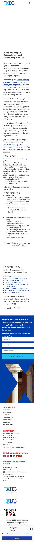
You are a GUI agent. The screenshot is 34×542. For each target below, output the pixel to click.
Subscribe (17, 356)
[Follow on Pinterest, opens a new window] (20, 456)
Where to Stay (8, 425)
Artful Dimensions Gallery (15, 278)
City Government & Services (13, 447)
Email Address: (8, 351)
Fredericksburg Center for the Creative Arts (16, 285)
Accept (17, 538)
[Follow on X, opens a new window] (11, 456)
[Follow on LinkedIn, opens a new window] (14, 456)
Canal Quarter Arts (12, 282)
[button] (31, 529)
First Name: (7, 339)
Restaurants (7, 412)
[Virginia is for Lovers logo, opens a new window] (10, 516)
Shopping (6, 415)
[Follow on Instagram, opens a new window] (8, 456)
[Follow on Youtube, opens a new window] (17, 456)
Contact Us (7, 442)
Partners (6, 445)
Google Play (13, 183)
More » (5, 481)
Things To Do (7, 410)
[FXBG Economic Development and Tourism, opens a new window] (10, 494)
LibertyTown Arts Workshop (16, 288)
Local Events (7, 420)
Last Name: (7, 345)
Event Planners (8, 440)
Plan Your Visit (8, 436)
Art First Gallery (11, 276)
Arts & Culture (8, 417)
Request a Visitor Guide (11, 434)
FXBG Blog (6, 422)
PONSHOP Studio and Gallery (16, 290)
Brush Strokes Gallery (13, 280)
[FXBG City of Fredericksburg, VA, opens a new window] (10, 505)
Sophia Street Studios (13, 292)
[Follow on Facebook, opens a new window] (4, 456)
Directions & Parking (10, 438)
